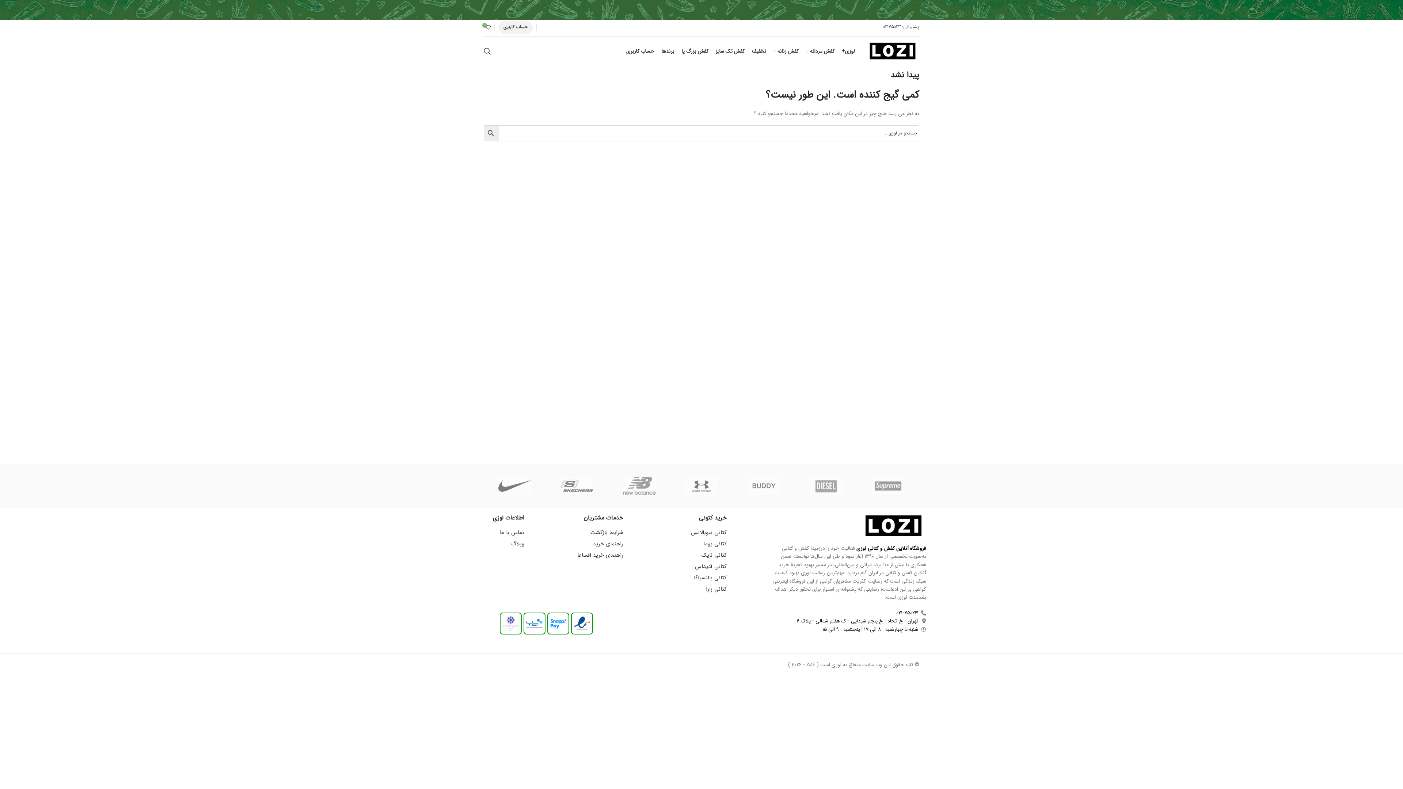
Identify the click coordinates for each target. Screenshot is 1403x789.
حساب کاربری (515, 26)
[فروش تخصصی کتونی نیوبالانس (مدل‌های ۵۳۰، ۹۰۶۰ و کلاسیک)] (639, 486)
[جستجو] (487, 51)
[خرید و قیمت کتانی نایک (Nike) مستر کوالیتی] (515, 486)
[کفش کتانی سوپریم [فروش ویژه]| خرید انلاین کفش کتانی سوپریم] (888, 486)
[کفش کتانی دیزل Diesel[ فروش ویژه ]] (826, 486)
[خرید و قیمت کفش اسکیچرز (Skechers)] (577, 486)
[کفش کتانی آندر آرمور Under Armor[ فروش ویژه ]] (701, 486)
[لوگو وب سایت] (892, 51)
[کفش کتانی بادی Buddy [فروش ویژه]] (764, 486)
